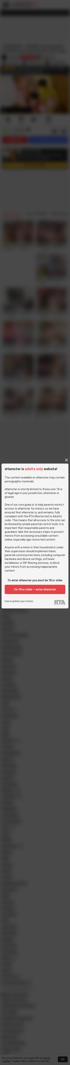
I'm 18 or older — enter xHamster (35, 589)
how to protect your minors (19, 601)
